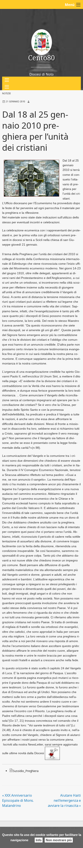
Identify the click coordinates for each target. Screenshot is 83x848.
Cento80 (41, 57)
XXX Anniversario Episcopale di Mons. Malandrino (18, 800)
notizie (6, 93)
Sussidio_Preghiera (26, 771)
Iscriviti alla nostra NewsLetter (23, 744)
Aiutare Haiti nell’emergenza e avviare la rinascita (64, 800)
